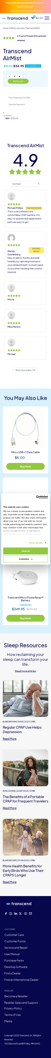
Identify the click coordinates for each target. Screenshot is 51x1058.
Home (5, 28)
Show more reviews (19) (25, 370)
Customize (24, 559)
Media (8, 1021)
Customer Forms (15, 941)
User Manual (12, 954)
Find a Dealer (12, 973)
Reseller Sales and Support (21, 1002)
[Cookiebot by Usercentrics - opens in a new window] (36, 497)
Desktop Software (15, 966)
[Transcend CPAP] (14, 18)
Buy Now (25, 466)
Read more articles (25, 671)
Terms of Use (12, 1014)
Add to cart (18, 81)
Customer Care (14, 934)
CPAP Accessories (16, 28)
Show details (36, 542)
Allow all (25, 551)
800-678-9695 (22, 11)
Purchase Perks (14, 960)
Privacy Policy (13, 1008)
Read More (9, 738)
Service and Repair (16, 947)
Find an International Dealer (21, 979)
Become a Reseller (16, 996)
